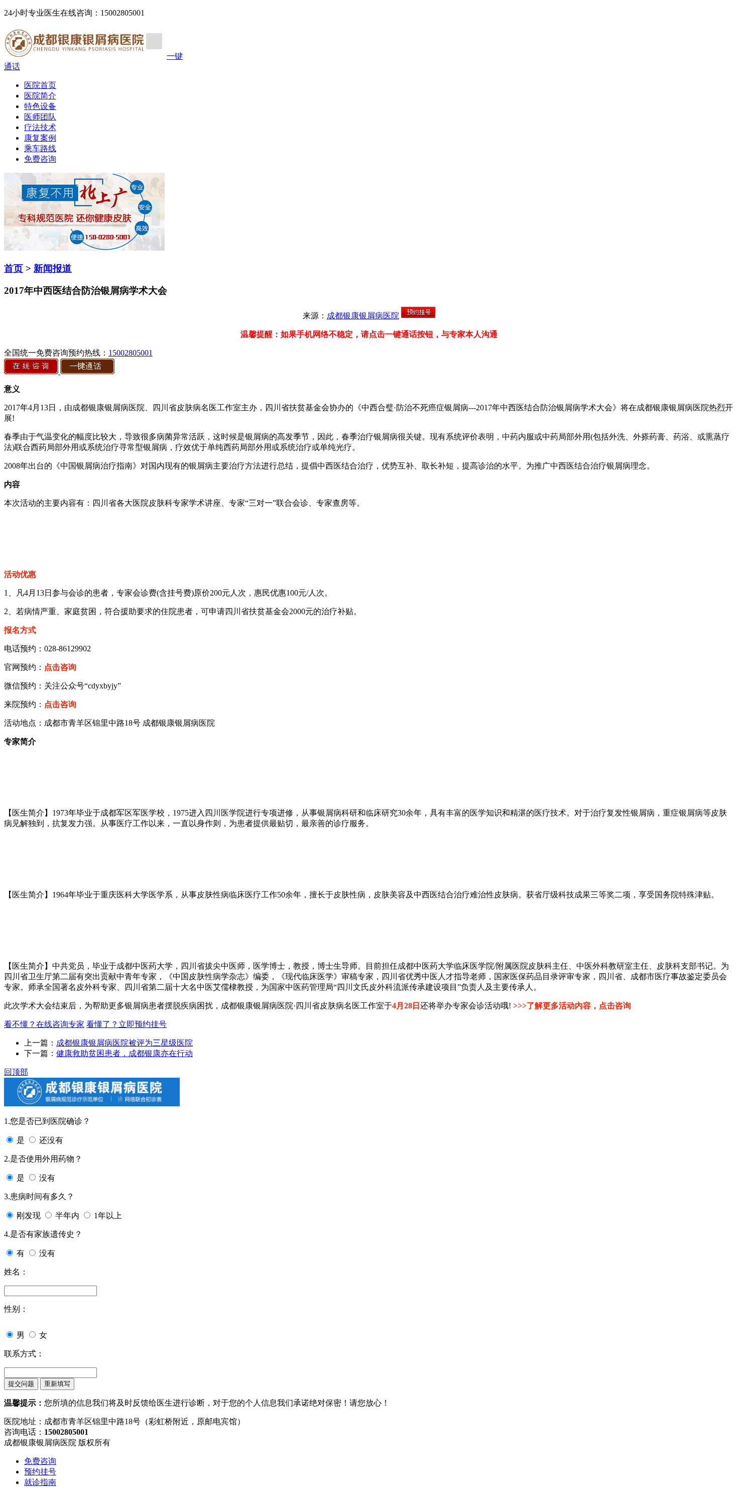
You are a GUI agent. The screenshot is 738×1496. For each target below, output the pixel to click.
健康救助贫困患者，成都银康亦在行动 (124, 1053)
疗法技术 (40, 127)
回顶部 (16, 1072)
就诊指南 (40, 1482)
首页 (13, 268)
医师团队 (40, 116)
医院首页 (40, 85)
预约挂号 (40, 1471)
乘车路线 (40, 148)
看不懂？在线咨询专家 (44, 1024)
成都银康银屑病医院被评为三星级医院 (124, 1043)
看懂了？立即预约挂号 (126, 1024)
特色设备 (40, 106)
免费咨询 (40, 159)
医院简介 (40, 95)
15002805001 (130, 353)
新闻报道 (53, 268)
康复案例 (40, 138)
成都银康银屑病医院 (363, 315)
